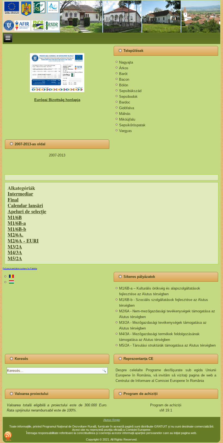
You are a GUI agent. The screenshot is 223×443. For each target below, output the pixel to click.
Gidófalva (126, 108)
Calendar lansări (25, 205)
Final (13, 199)
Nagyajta (126, 62)
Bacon (124, 79)
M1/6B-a (17, 223)
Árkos (123, 68)
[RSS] (8, 436)
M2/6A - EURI (23, 240)
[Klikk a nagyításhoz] (57, 72)
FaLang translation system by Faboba (20, 268)
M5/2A (15, 258)
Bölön (123, 85)
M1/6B (15, 217)
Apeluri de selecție (27, 211)
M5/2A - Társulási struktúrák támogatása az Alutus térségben (167, 345)
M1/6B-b (17, 229)
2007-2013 (57, 155)
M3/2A (15, 246)
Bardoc (124, 102)
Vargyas (125, 131)
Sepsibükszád (130, 91)
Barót (123, 74)
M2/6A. (15, 234)
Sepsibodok (128, 97)
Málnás (125, 114)
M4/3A (15, 252)
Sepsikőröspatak (132, 125)
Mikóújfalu (127, 119)
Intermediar (20, 193)
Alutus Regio (111, 420)
